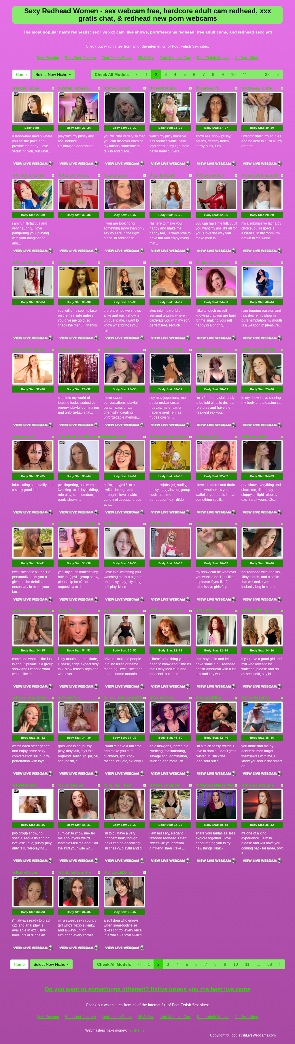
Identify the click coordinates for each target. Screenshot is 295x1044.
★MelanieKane (256, 262)
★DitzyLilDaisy (118, 872)
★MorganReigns (257, 785)
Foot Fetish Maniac (213, 58)
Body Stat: (32, 127)
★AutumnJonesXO (30, 610)
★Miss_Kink (162, 523)
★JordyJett (115, 436)
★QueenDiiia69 (164, 262)
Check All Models (112, 74)
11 (245, 74)
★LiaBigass (115, 175)
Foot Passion (48, 58)
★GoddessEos (256, 698)
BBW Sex (145, 58)
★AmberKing (208, 698)
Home (21, 74)
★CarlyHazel (162, 175)
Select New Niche (52, 74)
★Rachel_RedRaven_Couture (87, 436)
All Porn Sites (246, 58)
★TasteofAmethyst (168, 436)
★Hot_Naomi (70, 785)
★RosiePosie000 (257, 349)
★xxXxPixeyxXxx (29, 349)
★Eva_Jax (114, 262)
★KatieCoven (25, 872)
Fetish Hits (136, 1030)
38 (267, 74)
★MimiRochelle (211, 349)
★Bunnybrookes (166, 610)
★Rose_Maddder (29, 698)
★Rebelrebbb (254, 436)
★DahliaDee (161, 698)
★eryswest (22, 436)
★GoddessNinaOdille (79, 523)
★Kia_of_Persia (73, 175)
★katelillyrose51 (74, 88)
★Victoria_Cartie (28, 175)
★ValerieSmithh (27, 262)
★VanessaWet (72, 262)
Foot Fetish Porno (117, 58)
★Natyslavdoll (210, 175)
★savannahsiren (257, 523)
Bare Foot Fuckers (80, 58)
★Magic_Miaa (25, 88)
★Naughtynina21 (212, 523)
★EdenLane (115, 523)
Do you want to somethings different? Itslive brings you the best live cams (147, 989)
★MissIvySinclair (166, 785)
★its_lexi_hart (118, 785)
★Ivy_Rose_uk (72, 610)
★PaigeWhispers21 (260, 610)
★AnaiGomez (117, 88)
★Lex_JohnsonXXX (123, 698)
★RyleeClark (24, 785)
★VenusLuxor (71, 349)
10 (233, 74)
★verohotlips (163, 88)
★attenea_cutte (256, 88)
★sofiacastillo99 (166, 349)
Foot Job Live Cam (175, 58)
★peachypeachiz (29, 523)
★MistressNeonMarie (216, 785)
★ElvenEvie (69, 698)
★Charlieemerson (121, 610)
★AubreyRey (208, 436)
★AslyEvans (116, 349)
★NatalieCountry (74, 872)
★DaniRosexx (209, 610)
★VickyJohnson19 (259, 175)
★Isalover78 (208, 88)
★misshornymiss (212, 262)
